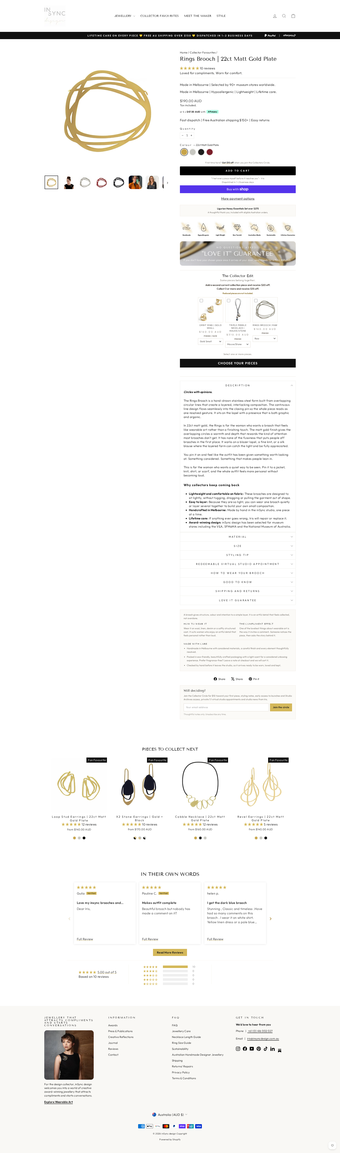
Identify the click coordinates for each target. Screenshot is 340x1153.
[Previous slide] (69, 919)
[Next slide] (270, 919)
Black (201, 152)
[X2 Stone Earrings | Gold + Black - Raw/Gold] (139, 838)
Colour (199, 145)
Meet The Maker (197, 16)
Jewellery (123, 16)
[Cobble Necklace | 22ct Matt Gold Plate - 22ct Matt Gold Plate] (195, 838)
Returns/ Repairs (182, 1066)
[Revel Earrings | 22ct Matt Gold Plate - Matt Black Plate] (265, 838)
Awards (113, 1025)
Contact (113, 1054)
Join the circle (281, 707)
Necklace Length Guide (186, 1037)
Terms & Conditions (184, 1078)
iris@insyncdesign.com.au (263, 1038)
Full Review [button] (85, 939)
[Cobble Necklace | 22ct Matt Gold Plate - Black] (200, 838)
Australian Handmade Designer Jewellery (197, 1054)
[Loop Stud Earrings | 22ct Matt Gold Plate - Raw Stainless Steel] (79, 838)
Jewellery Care (181, 1031)
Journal (113, 1042)
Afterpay (212, 111)
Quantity (188, 128)
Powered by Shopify (169, 1139)
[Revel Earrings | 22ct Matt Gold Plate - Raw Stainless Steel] (261, 838)
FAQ (174, 1025)
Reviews (113, 1048)
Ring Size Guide (181, 1042)
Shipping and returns (238, 591)
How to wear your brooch (238, 573)
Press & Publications (120, 1031)
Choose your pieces (237, 363)
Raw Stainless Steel (192, 152)
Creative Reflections (121, 1037)
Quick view (79, 808)
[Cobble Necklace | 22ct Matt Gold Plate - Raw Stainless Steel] (205, 838)
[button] (190, 68)
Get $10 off (228, 162)
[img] (86, 887)
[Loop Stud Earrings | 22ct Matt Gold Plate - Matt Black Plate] (84, 838)
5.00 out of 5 (107, 972)
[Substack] (279, 1050)
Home (184, 52)
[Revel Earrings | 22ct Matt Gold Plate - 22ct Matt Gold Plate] (256, 838)
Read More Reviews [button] (170, 952)
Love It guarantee (237, 600)
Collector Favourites (159, 16)
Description (237, 385)
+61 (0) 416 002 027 (260, 1031)
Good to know (238, 582)
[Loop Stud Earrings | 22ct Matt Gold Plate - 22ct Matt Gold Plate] (74, 838)
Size (238, 546)
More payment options (238, 199)
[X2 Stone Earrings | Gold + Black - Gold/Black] (135, 838)
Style (221, 16)
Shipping (177, 1060)
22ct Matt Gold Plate (184, 152)
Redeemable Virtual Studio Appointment (238, 564)
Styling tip (237, 555)
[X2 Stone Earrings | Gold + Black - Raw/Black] (144, 838)
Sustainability (180, 1048)
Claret (209, 152)
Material (238, 536)
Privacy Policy (181, 1072)
